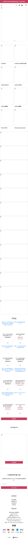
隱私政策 (14, 504)
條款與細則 (14, 499)
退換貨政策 (14, 503)
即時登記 (14, 462)
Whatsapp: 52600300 (14, 512)
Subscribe (14, 487)
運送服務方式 (14, 501)
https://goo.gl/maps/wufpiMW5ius (15, 522)
